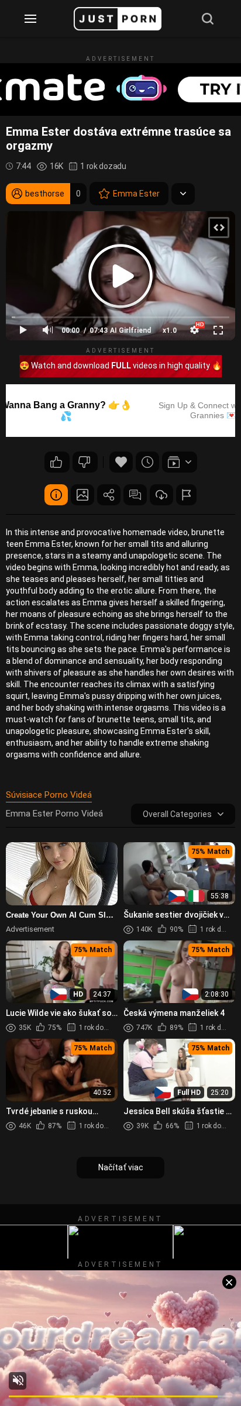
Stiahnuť (161, 494)
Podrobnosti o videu (56, 494)
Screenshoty (82, 494)
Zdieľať (108, 494)
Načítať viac (120, 1167)
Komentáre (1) (135, 494)
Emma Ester (136, 193)
